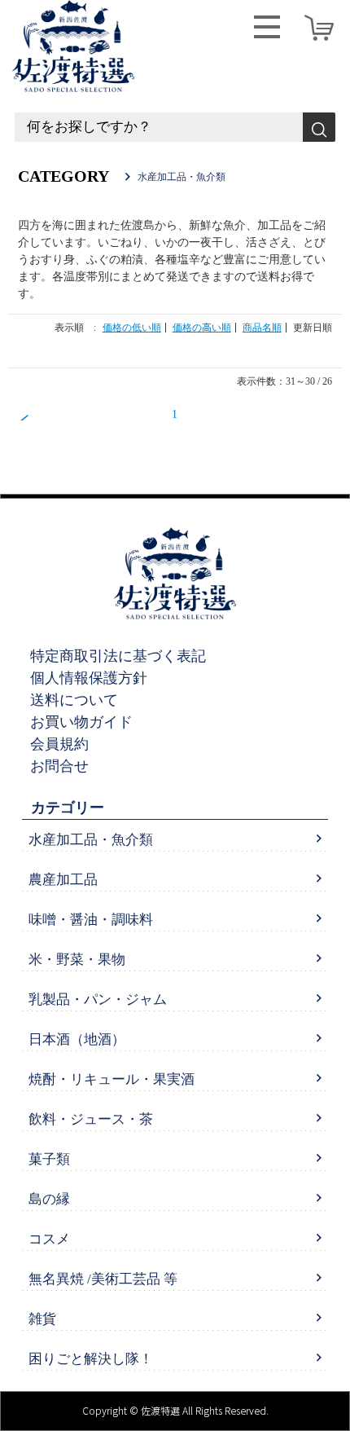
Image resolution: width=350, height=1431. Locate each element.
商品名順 (262, 327)
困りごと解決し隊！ (90, 1359)
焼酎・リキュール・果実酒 (111, 1079)
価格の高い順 (202, 327)
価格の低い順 (132, 327)
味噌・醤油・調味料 (90, 919)
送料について (74, 700)
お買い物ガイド (81, 722)
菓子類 (49, 1159)
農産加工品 (63, 879)
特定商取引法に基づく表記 (118, 656)
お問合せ (59, 766)
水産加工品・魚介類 (90, 840)
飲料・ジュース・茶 (90, 1119)
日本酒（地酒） (76, 1039)
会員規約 (59, 744)
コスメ (49, 1239)
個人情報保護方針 (88, 678)
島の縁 (49, 1199)
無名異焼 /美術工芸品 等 (102, 1279)
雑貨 (42, 1319)
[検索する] (319, 127)
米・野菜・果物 (76, 959)
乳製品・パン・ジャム (97, 999)
